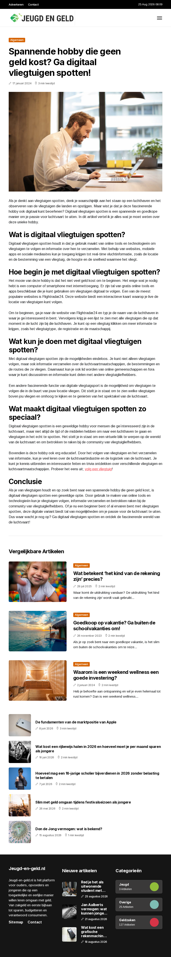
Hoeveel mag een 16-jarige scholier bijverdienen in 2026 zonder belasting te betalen (97, 775)
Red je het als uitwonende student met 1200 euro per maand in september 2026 (92, 886)
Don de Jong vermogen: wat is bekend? (68, 829)
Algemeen (17, 40)
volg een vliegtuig (98, 469)
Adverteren (16, 4)
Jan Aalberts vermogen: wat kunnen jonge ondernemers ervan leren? (94, 909)
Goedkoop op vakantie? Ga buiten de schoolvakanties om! (114, 625)
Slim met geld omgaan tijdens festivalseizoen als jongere (83, 802)
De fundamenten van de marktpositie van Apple (75, 722)
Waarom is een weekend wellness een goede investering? (116, 675)
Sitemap (16, 922)
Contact (33, 4)
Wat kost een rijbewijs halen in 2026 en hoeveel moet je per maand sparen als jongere (98, 749)
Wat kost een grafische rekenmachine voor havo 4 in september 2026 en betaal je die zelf (94, 931)
